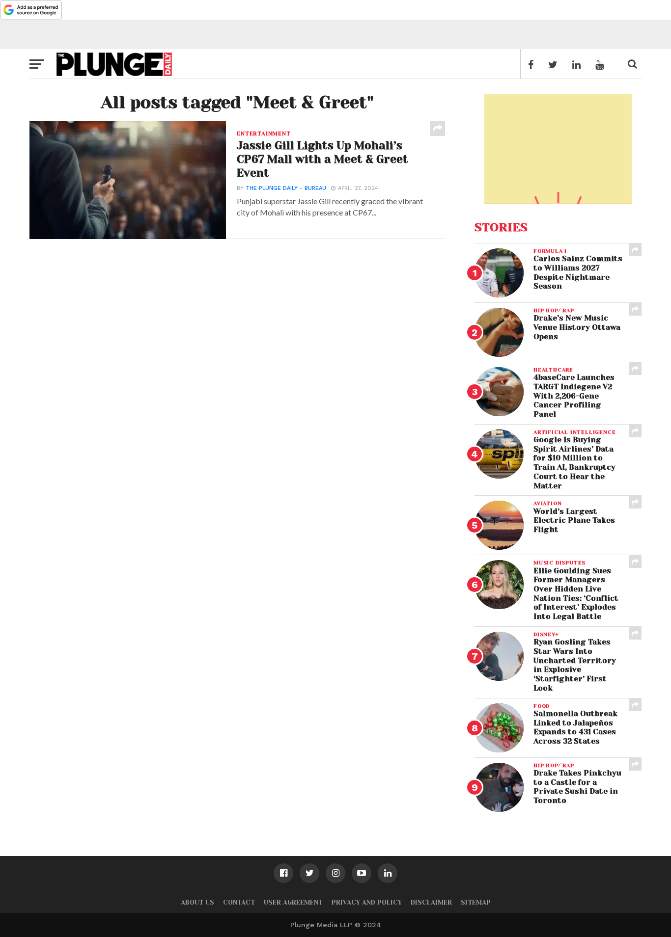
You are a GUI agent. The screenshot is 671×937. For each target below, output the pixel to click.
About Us (197, 902)
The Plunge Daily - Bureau (286, 188)
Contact (239, 902)
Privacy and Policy (367, 902)
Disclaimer (431, 902)
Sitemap (476, 902)
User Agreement (293, 902)
